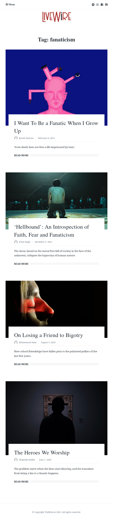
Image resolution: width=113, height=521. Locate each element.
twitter (93, 4)
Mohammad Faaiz (27, 342)
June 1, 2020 (45, 459)
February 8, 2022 (46, 138)
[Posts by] (16, 138)
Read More (21, 155)
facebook (102, 4)
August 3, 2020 (48, 342)
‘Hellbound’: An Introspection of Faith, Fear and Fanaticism (51, 230)
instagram (97, 4)
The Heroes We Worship (41, 452)
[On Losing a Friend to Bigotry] (56, 309)
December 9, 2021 (43, 241)
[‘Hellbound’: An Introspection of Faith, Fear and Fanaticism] (56, 201)
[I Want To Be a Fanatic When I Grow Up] (56, 88)
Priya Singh (24, 241)
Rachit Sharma (26, 138)
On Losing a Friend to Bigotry (48, 335)
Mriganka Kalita (27, 459)
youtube (106, 4)
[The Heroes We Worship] (56, 418)
